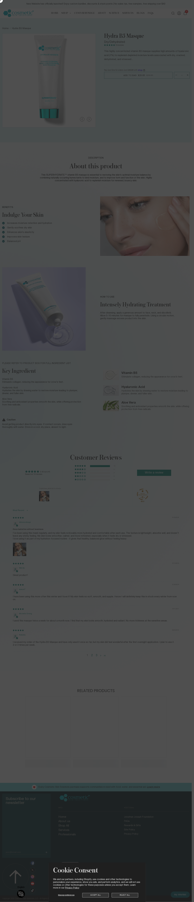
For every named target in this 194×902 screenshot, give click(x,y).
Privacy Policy (72, 888)
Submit (128, 452)
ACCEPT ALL (95, 895)
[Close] (157, 410)
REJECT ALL (125, 895)
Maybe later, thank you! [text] (128, 480)
